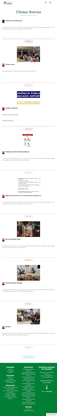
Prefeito (10, 377)
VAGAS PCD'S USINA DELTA (13, 20)
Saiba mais (28, 41)
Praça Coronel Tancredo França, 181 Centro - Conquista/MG (47, 374)
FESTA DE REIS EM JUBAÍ (12, 239)
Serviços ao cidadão (10, 393)
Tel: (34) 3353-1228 (47, 377)
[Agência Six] (46, 391)
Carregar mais (28, 357)
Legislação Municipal (10, 380)
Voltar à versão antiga (51, 414)
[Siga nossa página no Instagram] (47, 388)
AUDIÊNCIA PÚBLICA (11, 108)
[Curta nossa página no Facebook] (46, 386)
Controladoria (10, 382)
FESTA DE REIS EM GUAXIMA (13, 283)
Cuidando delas (10, 64)
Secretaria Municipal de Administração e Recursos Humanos (28, 374)
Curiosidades (10, 371)
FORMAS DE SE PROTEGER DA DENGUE (17, 152)
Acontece (28, 409)
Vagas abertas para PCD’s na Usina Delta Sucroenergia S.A (23, 195)
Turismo (10, 372)
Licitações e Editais (10, 395)
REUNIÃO (8, 326)
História (10, 369)
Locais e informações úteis (10, 387)
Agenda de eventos (28, 410)
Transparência (10, 389)
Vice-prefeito (10, 379)
